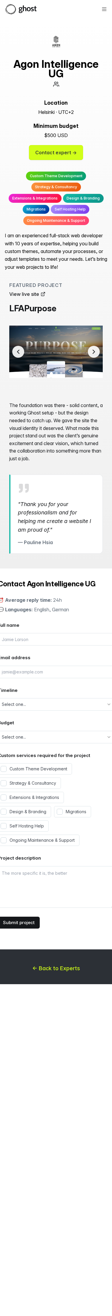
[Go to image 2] (56, 373)
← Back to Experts (56, 968)
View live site (24, 294)
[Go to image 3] (61, 373)
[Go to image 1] (51, 373)
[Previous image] (18, 352)
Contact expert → (56, 153)
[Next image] (94, 352)
